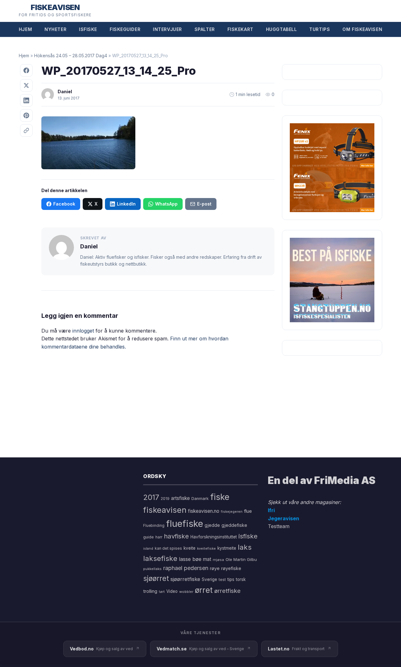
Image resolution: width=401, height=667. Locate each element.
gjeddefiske (234, 525)
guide (148, 537)
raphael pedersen (185, 568)
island (148, 549)
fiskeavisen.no (203, 511)
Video (172, 591)
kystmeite (226, 548)
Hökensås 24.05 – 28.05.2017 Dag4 (70, 55)
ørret (204, 590)
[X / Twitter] (26, 85)
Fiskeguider (125, 29)
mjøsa (218, 560)
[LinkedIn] (26, 100)
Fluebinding (153, 525)
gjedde (212, 525)
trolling (150, 591)
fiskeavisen (164, 510)
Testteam (278, 526)
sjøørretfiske (185, 579)
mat (207, 559)
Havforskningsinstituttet (213, 536)
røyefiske (231, 568)
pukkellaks (152, 569)
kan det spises (168, 548)
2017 (151, 497)
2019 (165, 498)
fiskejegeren (231, 511)
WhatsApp (166, 203)
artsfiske (180, 498)
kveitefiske (206, 548)
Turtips (319, 29)
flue (248, 511)
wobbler (186, 591)
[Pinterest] (26, 115)
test (222, 579)
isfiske (248, 536)
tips (230, 579)
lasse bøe (190, 559)
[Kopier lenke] (26, 130)
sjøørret (156, 578)
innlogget (83, 331)
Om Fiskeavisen (362, 29)
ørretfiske (227, 590)
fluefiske (184, 523)
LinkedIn (126, 203)
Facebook (64, 203)
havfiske (176, 536)
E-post (204, 203)
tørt (162, 592)
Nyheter (55, 29)
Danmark (200, 498)
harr (158, 537)
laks (245, 547)
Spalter (205, 29)
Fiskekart (240, 29)
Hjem (25, 29)
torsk (241, 579)
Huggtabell (281, 29)
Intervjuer (167, 29)
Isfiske (88, 29)
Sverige (209, 579)
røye (215, 568)
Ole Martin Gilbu (241, 559)
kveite (189, 548)
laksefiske (160, 558)
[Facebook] (26, 70)
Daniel (65, 91)
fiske (219, 497)
